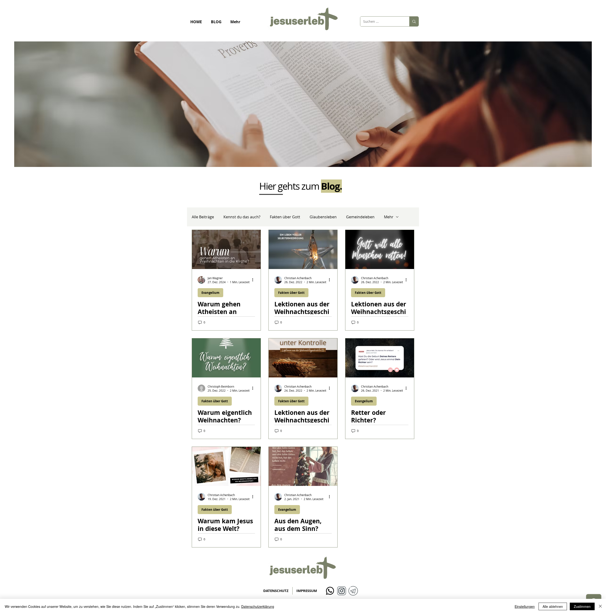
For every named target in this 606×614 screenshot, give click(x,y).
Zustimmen (582, 606)
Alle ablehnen (553, 606)
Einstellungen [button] (525, 606)
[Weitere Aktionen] (254, 280)
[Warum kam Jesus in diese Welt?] (226, 466)
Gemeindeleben (360, 217)
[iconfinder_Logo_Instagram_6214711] (342, 591)
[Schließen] (600, 606)
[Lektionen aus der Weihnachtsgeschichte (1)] (303, 357)
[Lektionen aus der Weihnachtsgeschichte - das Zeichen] (303, 249)
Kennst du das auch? (241, 217)
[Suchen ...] (414, 21)
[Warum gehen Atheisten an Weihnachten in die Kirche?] (226, 249)
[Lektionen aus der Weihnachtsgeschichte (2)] (379, 249)
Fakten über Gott (285, 217)
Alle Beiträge (203, 217)
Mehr (388, 217)
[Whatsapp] (330, 591)
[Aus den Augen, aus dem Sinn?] (303, 466)
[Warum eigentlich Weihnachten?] (226, 357)
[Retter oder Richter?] (379, 357)
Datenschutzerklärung (257, 606)
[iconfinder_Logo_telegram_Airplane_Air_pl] (353, 591)
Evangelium (210, 293)
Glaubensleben (323, 217)
